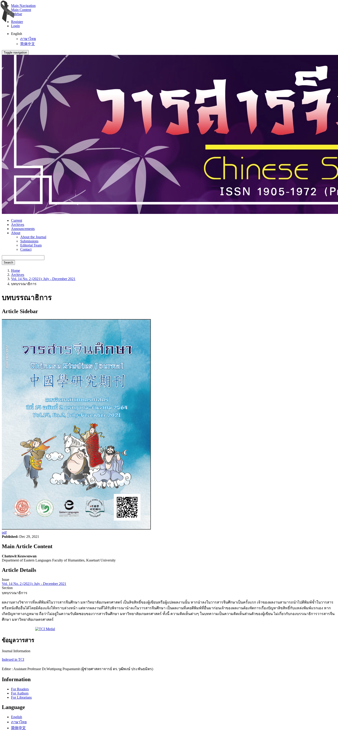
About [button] (15, 233)
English (16, 717)
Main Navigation (23, 6)
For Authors (20, 693)
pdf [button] (4, 532)
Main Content (21, 10)
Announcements (23, 229)
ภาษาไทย (28, 39)
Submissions (29, 241)
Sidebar (16, 14)
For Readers (20, 689)
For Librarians (21, 697)
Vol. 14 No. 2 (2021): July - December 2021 (43, 279)
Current (16, 220)
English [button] (16, 34)
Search (8, 262)
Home (15, 270)
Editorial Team (31, 245)
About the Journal (33, 237)
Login (15, 26)
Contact (26, 249)
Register (17, 22)
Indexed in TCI (13, 659)
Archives (17, 225)
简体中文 (27, 44)
